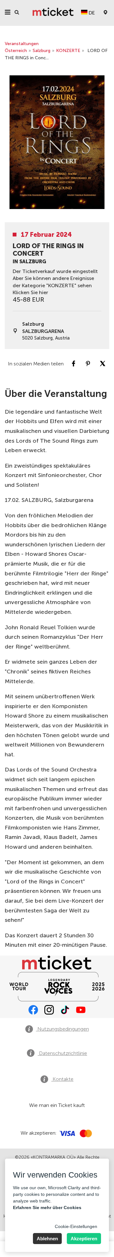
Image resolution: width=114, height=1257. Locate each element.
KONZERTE (68, 50)
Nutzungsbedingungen (62, 1029)
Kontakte (62, 1079)
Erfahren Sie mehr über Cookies (47, 1207)
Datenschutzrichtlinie (62, 1053)
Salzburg (41, 50)
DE (91, 13)
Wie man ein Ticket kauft (57, 1105)
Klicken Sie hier (30, 292)
